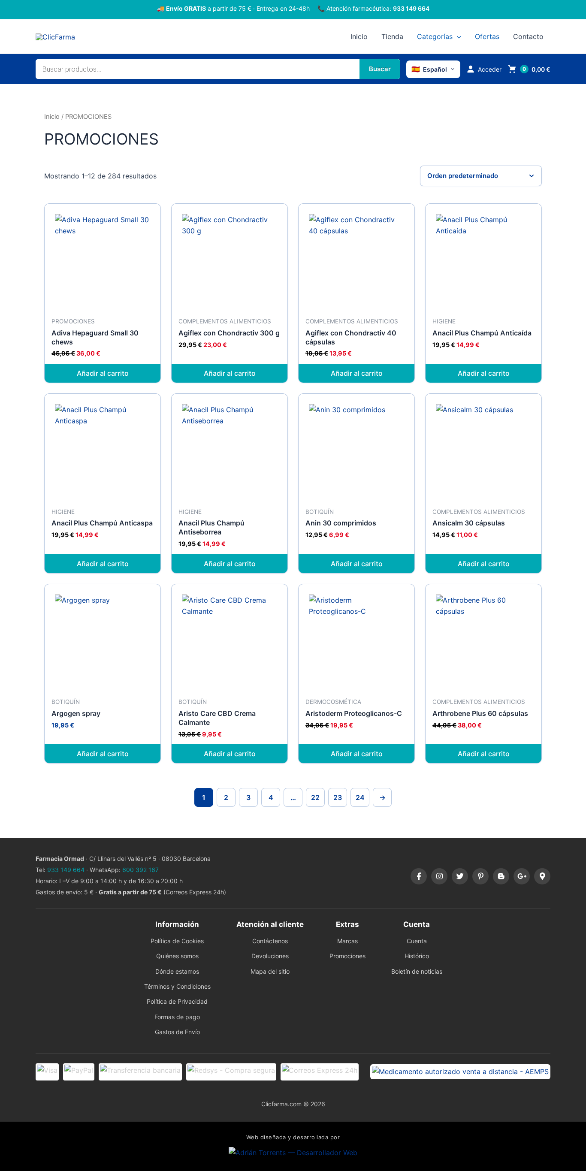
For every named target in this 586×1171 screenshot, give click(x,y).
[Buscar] (379, 69)
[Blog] (501, 876)
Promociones (347, 956)
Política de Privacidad (177, 1001)
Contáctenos (270, 941)
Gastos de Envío (177, 1031)
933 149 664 (411, 8)
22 (315, 797)
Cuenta (417, 941)
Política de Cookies (177, 941)
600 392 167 (140, 869)
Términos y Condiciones (177, 986)
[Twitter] (460, 876)
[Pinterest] (480, 876)
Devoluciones (270, 956)
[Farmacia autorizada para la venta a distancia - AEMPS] (460, 1071)
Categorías (435, 36)
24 (360, 797)
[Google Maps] (542, 876)
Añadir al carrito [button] (103, 373)
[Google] (522, 876)
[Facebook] (419, 876)
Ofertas (487, 36)
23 (337, 797)
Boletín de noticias (416, 971)
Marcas (347, 941)
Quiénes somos (177, 956)
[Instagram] (439, 876)
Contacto (528, 36)
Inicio (359, 36)
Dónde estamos (177, 971)
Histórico (417, 956)
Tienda (392, 36)
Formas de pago (177, 1016)
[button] (457, 36)
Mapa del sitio (270, 971)
